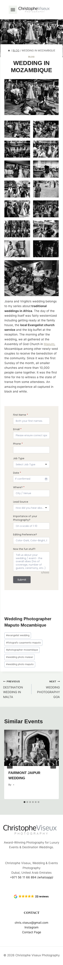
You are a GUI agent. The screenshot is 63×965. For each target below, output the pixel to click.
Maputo (49, 344)
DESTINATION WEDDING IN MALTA (13, 689)
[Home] (9, 50)
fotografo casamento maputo (23, 642)
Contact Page (31, 932)
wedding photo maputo (20, 664)
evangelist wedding (17, 635)
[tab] (24, 802)
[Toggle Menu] (13, 10)
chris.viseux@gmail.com (31, 922)
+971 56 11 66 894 (31, 877)
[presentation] (31, 748)
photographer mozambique (22, 649)
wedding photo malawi (19, 657)
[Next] (53, 764)
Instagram (31, 927)
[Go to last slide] (10, 764)
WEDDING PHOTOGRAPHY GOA (48, 689)
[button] (31, 896)
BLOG (31, 56)
